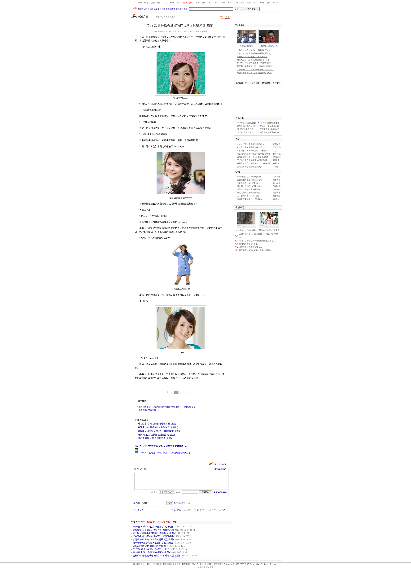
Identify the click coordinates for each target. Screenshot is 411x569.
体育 (146, 2)
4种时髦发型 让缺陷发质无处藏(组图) (156, 434)
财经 (159, 2)
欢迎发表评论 (220, 469)
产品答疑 (218, 564)
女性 (217, 2)
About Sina (147, 564)
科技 (172, 2)
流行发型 (150, 522)
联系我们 (167, 564)
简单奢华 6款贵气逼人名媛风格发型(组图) (153, 543)
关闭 (224, 510)
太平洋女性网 (201, 31)
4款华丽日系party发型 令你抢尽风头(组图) (153, 526)
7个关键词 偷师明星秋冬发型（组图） (151, 549)
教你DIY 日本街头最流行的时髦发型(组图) (159, 431)
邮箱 (262, 2)
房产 (204, 2)
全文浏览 (177, 510)
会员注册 (208, 564)
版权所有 (210, 567)
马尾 (157, 522)
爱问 (255, 2)
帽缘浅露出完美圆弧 (147, 410)
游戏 (210, 2)
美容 (167, 17)
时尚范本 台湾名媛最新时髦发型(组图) (157, 423)
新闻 (140, 2)
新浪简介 (137, 564)
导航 (268, 2)
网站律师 (186, 564)
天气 (243, 2)
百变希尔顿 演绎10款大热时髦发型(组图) (158, 427)
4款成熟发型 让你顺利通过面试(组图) (151, 552)
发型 (143, 522)
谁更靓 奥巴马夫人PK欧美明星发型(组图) (153, 539)
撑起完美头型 (190, 407)
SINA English (197, 564)
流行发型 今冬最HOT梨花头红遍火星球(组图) (155, 530)
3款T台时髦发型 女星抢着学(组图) (155, 438)
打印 (214, 510)
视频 (185, 2)
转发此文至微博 (219, 464)
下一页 (191, 392)
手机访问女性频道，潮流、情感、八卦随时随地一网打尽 (164, 452)
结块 (163, 522)
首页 (133, 2)
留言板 (140, 510)
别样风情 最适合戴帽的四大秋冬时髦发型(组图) (159, 407)
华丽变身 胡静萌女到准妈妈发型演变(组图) (154, 536)
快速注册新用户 (220, 492)
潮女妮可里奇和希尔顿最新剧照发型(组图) (154, 533)
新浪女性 (159, 17)
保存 (189, 510)
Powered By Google (182, 503)
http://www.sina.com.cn (164, 31)
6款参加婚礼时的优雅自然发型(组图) (151, 546)
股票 (165, 2)
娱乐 (153, 2)
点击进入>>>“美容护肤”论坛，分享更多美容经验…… (161, 446)
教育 (230, 2)
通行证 (276, 2)
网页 (138, 503)
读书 (223, 2)
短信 (249, 2)
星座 (236, 2)
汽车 (198, 2)
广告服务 (157, 564)
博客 (178, 2)
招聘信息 (176, 564)
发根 (168, 522)
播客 (191, 2)
